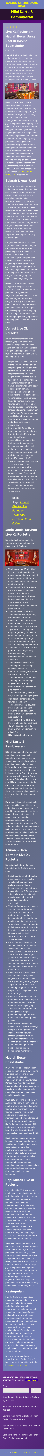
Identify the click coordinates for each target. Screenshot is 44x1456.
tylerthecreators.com (17, 1365)
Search (6, 1386)
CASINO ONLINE (11, 27)
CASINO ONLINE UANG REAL (25, 1452)
